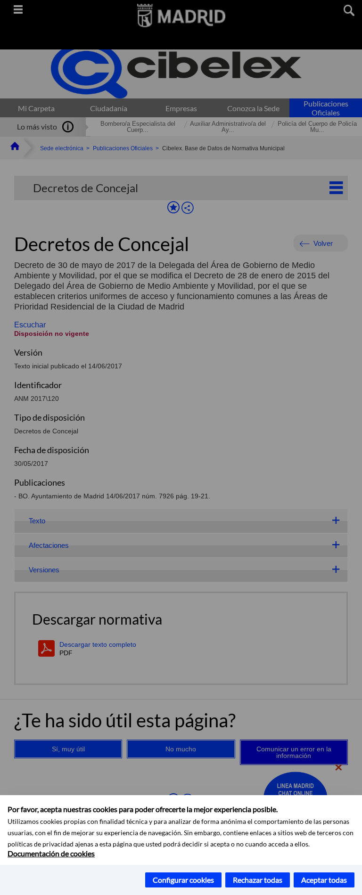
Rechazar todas (257, 879)
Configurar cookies (183, 879)
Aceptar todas (324, 879)
